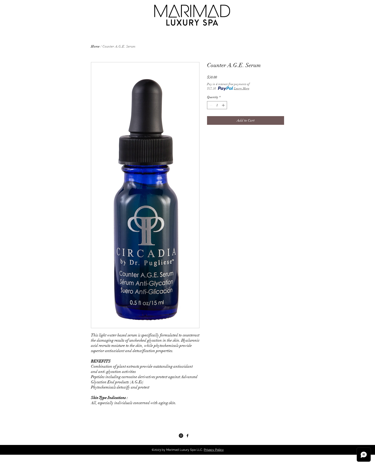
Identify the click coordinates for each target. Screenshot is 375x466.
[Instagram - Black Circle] (181, 435)
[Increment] (223, 105)
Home (95, 46)
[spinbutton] (217, 105)
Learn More (241, 88)
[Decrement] (210, 105)
